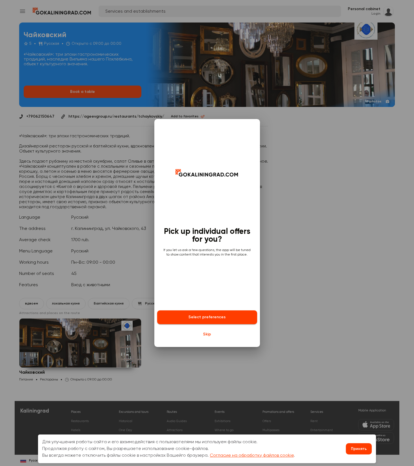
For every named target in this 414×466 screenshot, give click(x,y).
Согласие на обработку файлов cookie (252, 455)
